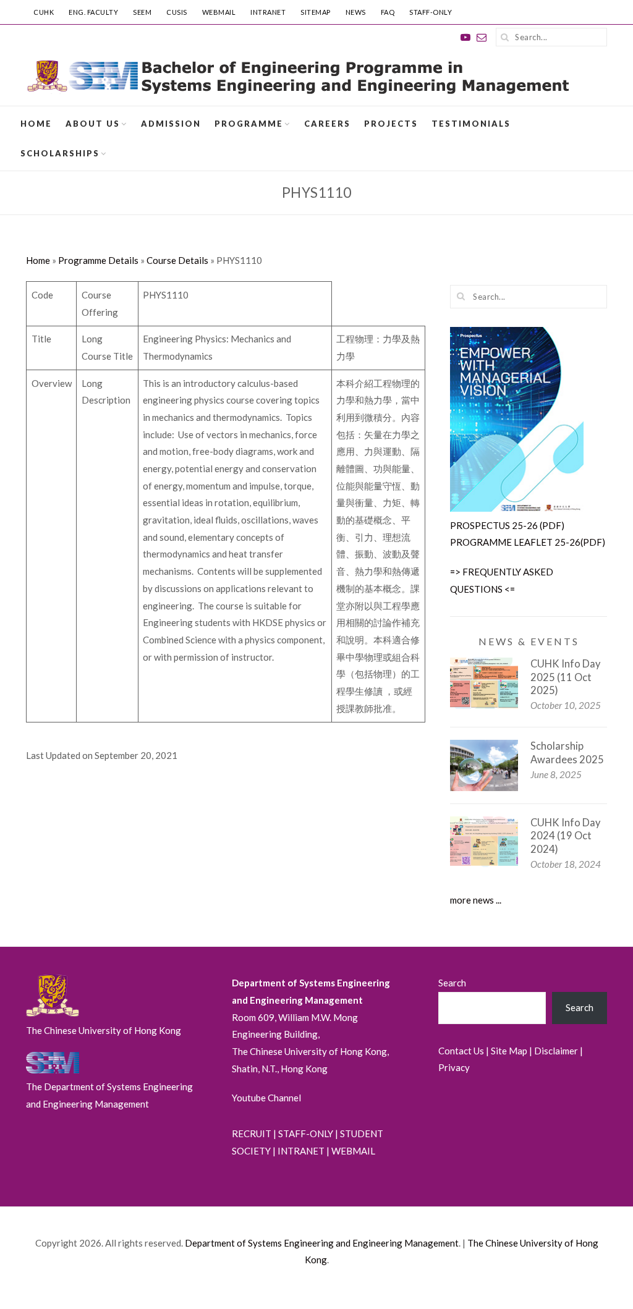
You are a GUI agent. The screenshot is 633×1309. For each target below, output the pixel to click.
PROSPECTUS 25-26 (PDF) (507, 525)
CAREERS (327, 124)
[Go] (505, 37)
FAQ (388, 12)
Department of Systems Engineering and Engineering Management (322, 1242)
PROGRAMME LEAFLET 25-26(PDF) (527, 542)
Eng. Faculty (93, 12)
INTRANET (268, 12)
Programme (249, 124)
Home (38, 260)
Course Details (177, 260)
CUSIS (176, 12)
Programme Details (98, 260)
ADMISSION (171, 124)
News (356, 12)
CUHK (43, 12)
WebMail (219, 12)
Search (452, 982)
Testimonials (471, 124)
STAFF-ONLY (430, 12)
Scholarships (60, 153)
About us (93, 124)
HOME (36, 124)
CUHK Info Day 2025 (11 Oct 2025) (565, 677)
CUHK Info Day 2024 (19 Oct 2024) (565, 835)
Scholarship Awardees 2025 (567, 752)
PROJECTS (391, 124)
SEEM (142, 12)
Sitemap (315, 12)
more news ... (475, 899)
